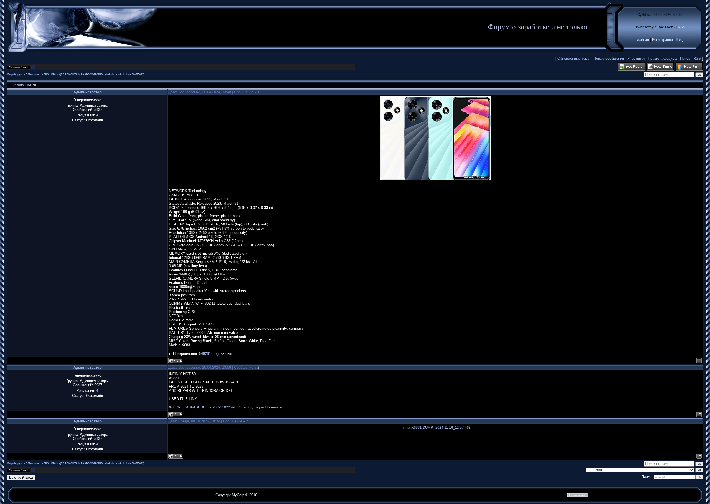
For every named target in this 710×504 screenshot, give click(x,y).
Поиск (685, 58)
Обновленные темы (573, 58)
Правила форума (662, 58)
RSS (681, 27)
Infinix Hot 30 (126, 74)
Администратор (87, 92)
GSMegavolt (33, 74)
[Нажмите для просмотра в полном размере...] (435, 179)
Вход (680, 39)
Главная (642, 39)
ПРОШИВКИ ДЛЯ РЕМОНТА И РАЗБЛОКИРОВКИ (73, 74)
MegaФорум (14, 74)
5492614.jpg (209, 354)
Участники (636, 58)
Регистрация (662, 39)
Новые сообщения (609, 58)
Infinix (110, 74)
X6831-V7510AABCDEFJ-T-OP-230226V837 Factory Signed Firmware (225, 407)
